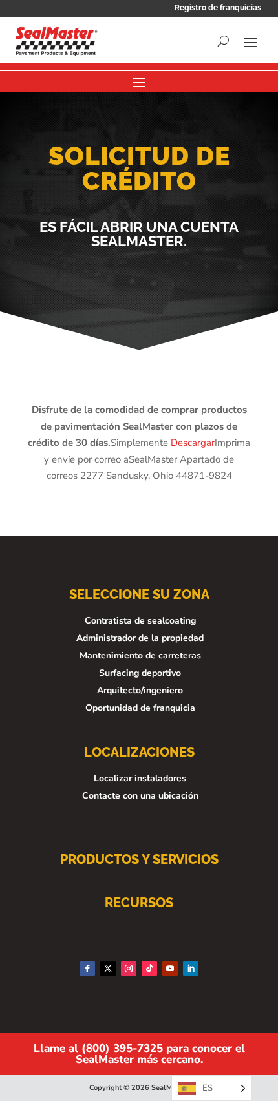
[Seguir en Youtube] (170, 968)
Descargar (193, 442)
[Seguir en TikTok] (149, 968)
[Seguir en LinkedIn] (190, 968)
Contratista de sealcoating (140, 620)
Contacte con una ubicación (140, 796)
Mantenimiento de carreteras (140, 655)
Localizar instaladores (140, 778)
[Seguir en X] (108, 968)
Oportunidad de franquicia (140, 708)
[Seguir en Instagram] (128, 968)
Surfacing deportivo (140, 673)
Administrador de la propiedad (140, 638)
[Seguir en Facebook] (87, 968)
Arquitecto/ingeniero (140, 690)
